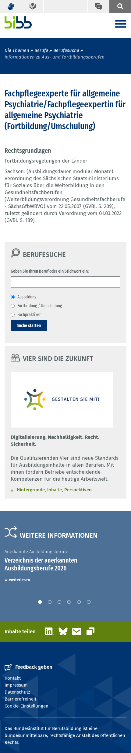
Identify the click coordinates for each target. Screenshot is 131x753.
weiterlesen (19, 580)
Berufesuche (66, 50)
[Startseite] (18, 22)
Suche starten (29, 325)
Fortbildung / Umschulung (39, 305)
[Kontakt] (98, 6)
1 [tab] (40, 602)
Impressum (16, 685)
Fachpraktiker (29, 314)
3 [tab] (59, 602)
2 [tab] (49, 602)
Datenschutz (17, 692)
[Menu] (120, 24)
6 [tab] (88, 602)
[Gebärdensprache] (11, 6)
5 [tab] (79, 602)
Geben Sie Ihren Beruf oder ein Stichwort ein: (50, 271)
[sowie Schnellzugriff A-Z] (120, 6)
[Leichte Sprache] (33, 6)
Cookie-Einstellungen (26, 706)
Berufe (41, 50)
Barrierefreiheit (20, 699)
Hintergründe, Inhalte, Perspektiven (54, 489)
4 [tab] (69, 602)
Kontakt (13, 678)
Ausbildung (27, 297)
